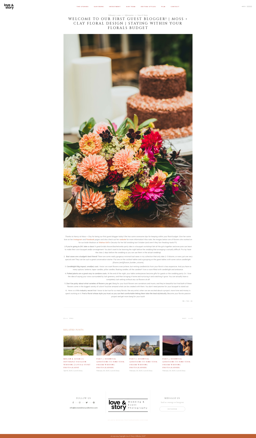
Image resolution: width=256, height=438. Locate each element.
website (123, 239)
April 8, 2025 (68, 371)
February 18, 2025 (136, 371)
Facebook (90, 239)
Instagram (77, 239)
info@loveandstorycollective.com (84, 408)
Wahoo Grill (104, 242)
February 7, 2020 (114, 15)
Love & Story (143, 15)
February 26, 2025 (102, 371)
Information (129, 15)
